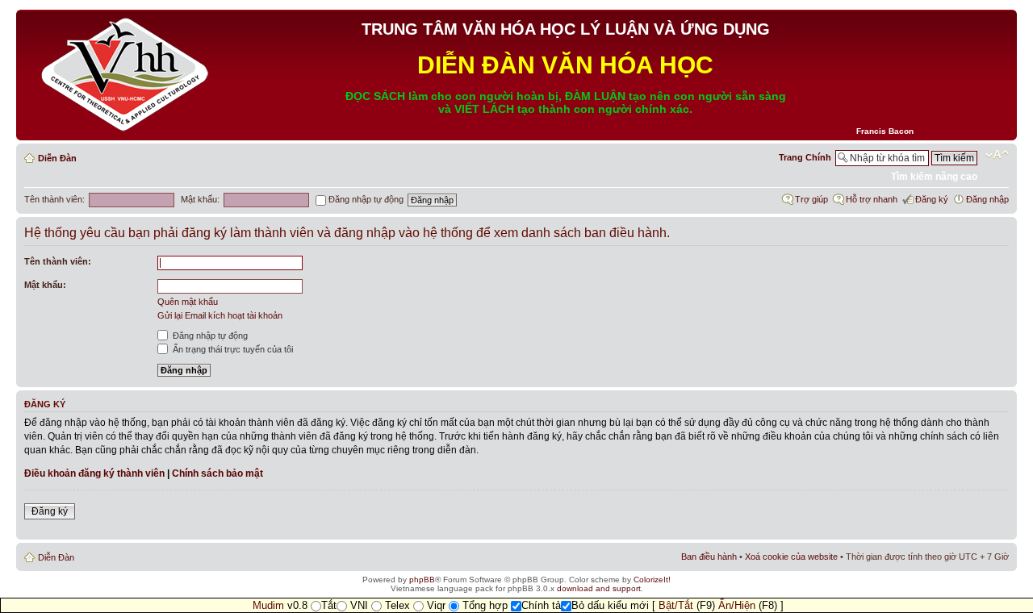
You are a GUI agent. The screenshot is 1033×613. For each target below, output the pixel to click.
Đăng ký (931, 199)
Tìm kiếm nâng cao (934, 176)
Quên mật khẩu (187, 301)
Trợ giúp (811, 199)
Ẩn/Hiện (736, 605)
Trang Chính (805, 157)
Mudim (268, 605)
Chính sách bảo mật (217, 473)
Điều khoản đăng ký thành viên (94, 473)
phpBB (422, 579)
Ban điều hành (709, 556)
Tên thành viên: (54, 199)
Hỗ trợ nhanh (871, 199)
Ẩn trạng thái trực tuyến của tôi (231, 349)
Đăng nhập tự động (365, 199)
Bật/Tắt (676, 605)
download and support (599, 588)
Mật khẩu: (200, 199)
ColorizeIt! (652, 579)
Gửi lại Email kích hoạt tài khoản (219, 315)
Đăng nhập (987, 199)
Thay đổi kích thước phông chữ (997, 155)
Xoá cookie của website (791, 556)
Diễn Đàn (57, 158)
